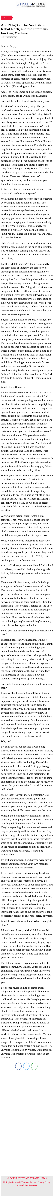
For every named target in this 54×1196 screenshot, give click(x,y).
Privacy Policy (44, 1182)
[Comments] (34, 1066)
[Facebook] (18, 1066)
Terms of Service (28, 1182)
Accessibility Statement (27, 1185)
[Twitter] (26, 1066)
